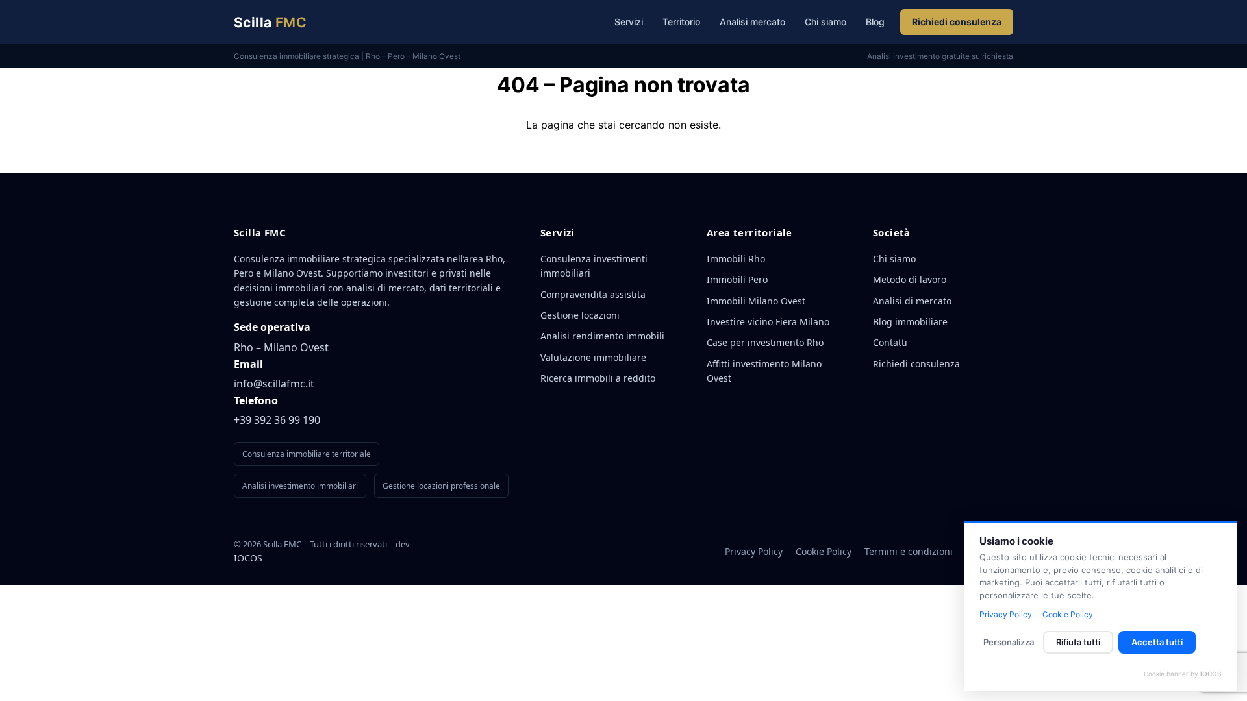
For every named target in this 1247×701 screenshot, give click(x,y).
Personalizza (1008, 642)
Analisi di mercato (912, 301)
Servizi (628, 21)
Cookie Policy (823, 551)
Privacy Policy (754, 551)
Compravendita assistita (593, 294)
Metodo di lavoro (909, 279)
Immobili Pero (737, 279)
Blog (875, 21)
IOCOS (248, 558)
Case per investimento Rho (765, 342)
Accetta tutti (1157, 642)
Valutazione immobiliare (593, 357)
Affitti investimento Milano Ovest (764, 371)
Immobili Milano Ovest (756, 301)
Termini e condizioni (908, 551)
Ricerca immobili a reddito (597, 378)
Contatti (890, 342)
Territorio (681, 21)
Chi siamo (825, 21)
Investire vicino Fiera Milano (768, 321)
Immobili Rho (736, 258)
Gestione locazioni (580, 315)
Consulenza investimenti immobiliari (594, 265)
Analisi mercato (752, 21)
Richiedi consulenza (956, 21)
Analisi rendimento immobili (602, 336)
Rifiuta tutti (1078, 642)
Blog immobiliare (910, 321)
